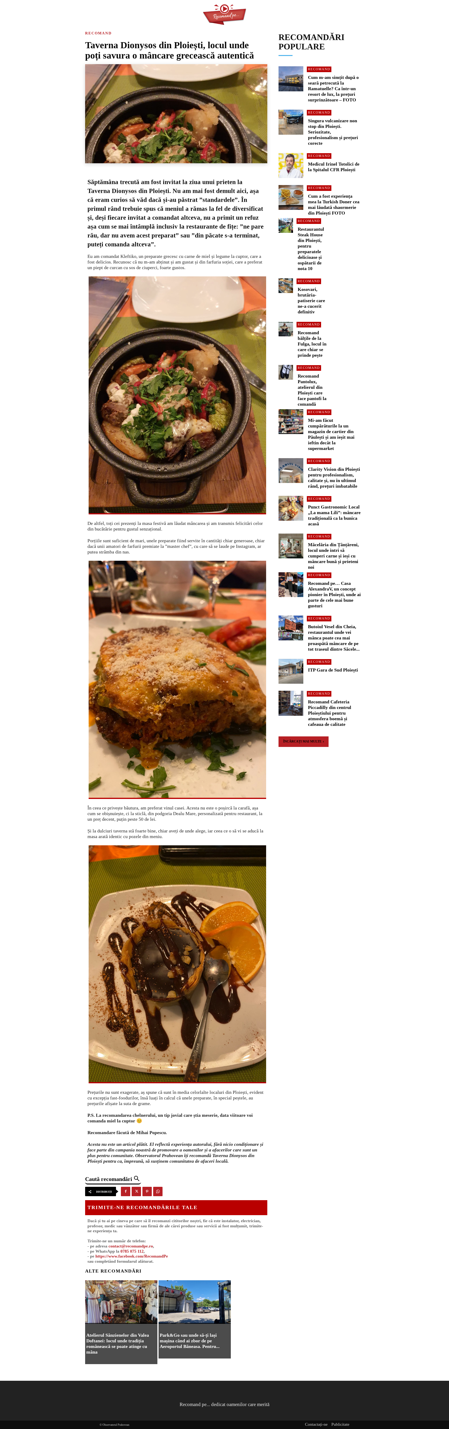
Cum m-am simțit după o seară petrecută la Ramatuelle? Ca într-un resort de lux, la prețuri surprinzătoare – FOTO (333, 88)
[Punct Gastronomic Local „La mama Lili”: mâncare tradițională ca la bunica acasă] (291, 508)
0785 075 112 (132, 1251)
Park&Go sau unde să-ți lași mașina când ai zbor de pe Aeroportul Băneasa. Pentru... (190, 1340)
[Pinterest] (147, 1191)
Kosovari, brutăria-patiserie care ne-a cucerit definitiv (311, 300)
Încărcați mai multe (302, 741)
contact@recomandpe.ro (131, 1246)
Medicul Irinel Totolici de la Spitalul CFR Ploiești (333, 166)
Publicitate (340, 1424)
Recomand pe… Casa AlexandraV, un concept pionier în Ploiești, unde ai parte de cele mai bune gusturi (334, 594)
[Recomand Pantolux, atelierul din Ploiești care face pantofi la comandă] (286, 372)
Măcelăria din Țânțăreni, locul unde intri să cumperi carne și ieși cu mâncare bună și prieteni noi (333, 556)
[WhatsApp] (158, 1191)
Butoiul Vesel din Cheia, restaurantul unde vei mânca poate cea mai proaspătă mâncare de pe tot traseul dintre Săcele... (334, 638)
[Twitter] (136, 1191)
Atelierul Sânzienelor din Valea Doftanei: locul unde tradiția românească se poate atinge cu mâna (117, 1343)
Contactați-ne (316, 1424)
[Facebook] (125, 1191)
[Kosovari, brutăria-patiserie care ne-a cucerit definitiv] (286, 285)
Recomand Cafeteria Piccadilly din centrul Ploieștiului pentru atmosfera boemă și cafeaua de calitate (329, 713)
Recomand (98, 33)
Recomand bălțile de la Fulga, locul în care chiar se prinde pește (312, 344)
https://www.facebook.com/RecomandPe (131, 1256)
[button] (113, 1179)
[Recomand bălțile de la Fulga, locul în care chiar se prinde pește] (286, 329)
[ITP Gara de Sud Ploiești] (291, 671)
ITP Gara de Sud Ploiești (333, 669)
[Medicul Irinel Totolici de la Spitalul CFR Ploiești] (291, 165)
